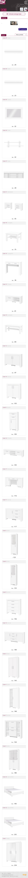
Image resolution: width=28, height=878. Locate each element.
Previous (2, 23)
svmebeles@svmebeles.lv (7, 874)
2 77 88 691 (7, 873)
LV (2, 9)
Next (26, 23)
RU (5, 9)
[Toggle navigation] (25, 2)
